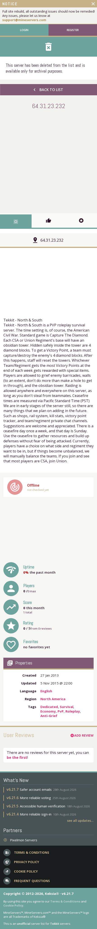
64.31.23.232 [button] (51, 240)
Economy (48, 711)
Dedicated (49, 706)
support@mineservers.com (24, 20)
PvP (61, 711)
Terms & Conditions (65, 901)
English (46, 691)
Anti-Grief (48, 715)
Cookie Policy (13, 905)
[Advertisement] (48, 160)
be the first (17, 757)
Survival (66, 706)
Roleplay (72, 711)
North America (52, 699)
